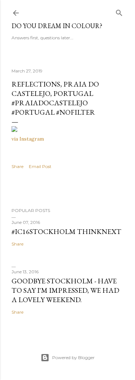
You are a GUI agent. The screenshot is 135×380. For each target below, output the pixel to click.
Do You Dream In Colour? (57, 26)
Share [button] (17, 166)
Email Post (40, 166)
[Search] (119, 11)
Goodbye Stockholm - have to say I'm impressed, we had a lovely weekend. (65, 290)
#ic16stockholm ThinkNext (66, 231)
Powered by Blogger (73, 357)
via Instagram (28, 139)
